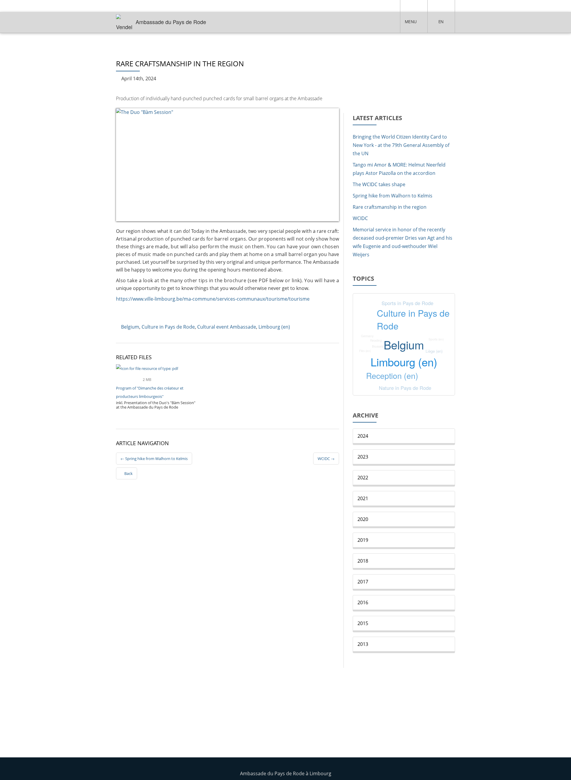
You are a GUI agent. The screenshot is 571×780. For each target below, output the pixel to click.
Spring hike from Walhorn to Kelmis (392, 195)
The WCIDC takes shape (379, 184)
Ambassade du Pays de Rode (171, 22)
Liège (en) (434, 351)
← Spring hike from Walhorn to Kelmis (154, 458)
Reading (376, 340)
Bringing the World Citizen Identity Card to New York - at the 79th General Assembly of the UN (401, 145)
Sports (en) (436, 339)
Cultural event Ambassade (226, 327)
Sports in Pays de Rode (407, 303)
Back (128, 473)
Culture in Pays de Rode (168, 327)
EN (441, 21)
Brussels (378, 346)
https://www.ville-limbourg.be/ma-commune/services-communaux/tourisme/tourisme (213, 299)
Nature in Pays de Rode (405, 387)
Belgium (130, 327)
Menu (410, 21)
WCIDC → (326, 458)
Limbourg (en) (274, 327)
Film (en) (365, 351)
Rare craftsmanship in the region (389, 207)
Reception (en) (392, 375)
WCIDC (360, 218)
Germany (367, 336)
